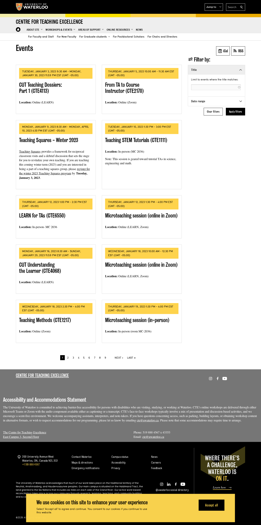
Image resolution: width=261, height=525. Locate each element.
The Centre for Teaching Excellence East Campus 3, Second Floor (24, 434)
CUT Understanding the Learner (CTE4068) (40, 267)
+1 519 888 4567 (31, 464)
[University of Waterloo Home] (32, 7)
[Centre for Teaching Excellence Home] (18, 29)
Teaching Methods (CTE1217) (45, 320)
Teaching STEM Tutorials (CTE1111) (136, 140)
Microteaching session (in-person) (137, 320)
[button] (214, 7)
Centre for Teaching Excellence (42, 375)
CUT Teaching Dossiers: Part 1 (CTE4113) (40, 87)
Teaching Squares (30, 151)
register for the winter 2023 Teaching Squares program (54, 171)
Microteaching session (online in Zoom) (141, 215)
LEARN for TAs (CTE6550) (42, 215)
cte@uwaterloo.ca (148, 420)
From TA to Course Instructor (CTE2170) (124, 87)
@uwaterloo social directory (172, 489)
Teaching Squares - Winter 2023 (48, 140)
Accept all (211, 505)
